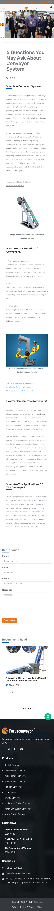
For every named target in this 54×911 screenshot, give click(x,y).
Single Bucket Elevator (14, 814)
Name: (5, 556)
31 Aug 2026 (18, 685)
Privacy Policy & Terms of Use (27, 907)
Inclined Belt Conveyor (14, 770)
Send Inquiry (9, 620)
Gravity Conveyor (12, 798)
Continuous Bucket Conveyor (18, 803)
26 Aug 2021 (14, 77)
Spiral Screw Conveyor (14, 781)
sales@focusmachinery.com (18, 873)
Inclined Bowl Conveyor (15, 776)
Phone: (5, 578)
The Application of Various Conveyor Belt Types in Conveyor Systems (28, 679)
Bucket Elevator (11, 765)
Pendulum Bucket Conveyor (17, 809)
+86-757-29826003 (15, 868)
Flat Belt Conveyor (12, 787)
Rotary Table (10, 792)
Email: (5, 567)
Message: (7, 590)
